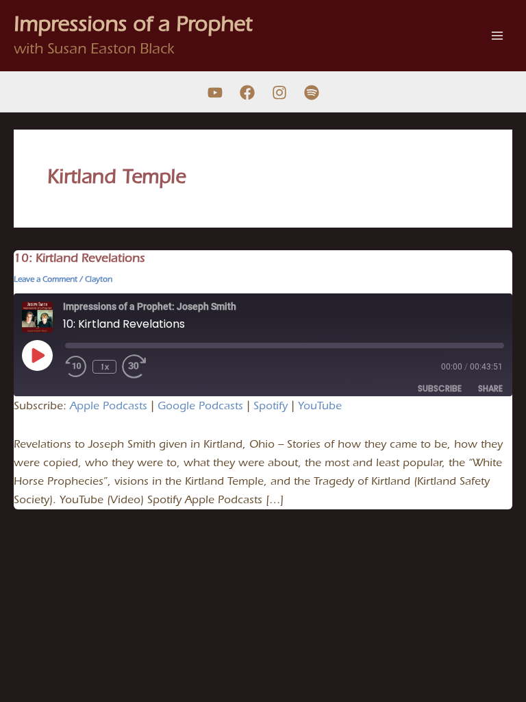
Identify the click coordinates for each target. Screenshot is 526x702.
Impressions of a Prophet (133, 24)
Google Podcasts (200, 405)
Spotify (270, 405)
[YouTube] (215, 92)
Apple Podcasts (108, 405)
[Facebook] (247, 92)
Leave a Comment (45, 279)
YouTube (320, 405)
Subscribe (440, 388)
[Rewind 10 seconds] (76, 366)
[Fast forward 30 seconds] (144, 366)
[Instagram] (279, 92)
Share (490, 388)
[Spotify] (311, 92)
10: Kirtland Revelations (79, 258)
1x (104, 367)
